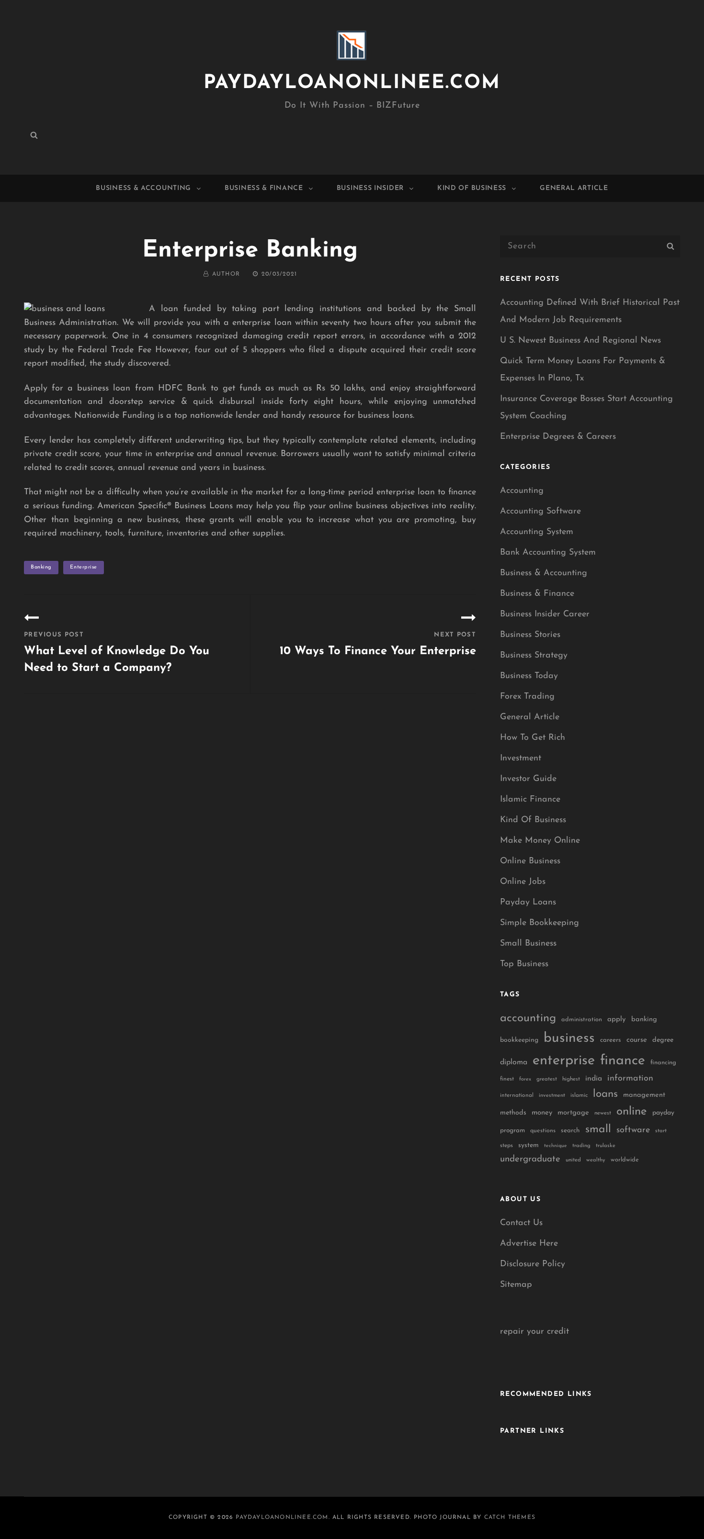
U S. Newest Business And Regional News (580, 340)
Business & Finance (264, 188)
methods (513, 1112)
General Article (574, 188)
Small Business (528, 943)
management (644, 1095)
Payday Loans (528, 902)
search (570, 1130)
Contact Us (521, 1223)
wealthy (595, 1160)
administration (581, 1019)
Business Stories (530, 635)
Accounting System (536, 532)
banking (41, 567)
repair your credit (534, 1331)
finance (622, 1061)
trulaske (605, 1146)
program (512, 1130)
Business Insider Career (545, 614)
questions (543, 1131)
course (636, 1040)
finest (507, 1079)
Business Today (529, 676)
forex (525, 1079)
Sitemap (516, 1285)
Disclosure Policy (532, 1264)
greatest (546, 1079)
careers (610, 1040)
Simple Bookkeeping (539, 923)
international (517, 1095)
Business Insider (370, 188)
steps (506, 1146)
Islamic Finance (530, 799)
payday (663, 1112)
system (528, 1145)
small (598, 1129)
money (542, 1112)
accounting (528, 1018)
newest (602, 1113)
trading (581, 1146)
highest (571, 1079)
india (593, 1078)
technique (555, 1146)
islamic (579, 1095)
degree (662, 1040)
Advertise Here (529, 1243)
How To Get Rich (532, 738)
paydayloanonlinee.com (352, 83)
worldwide (625, 1160)
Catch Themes (509, 1517)
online (631, 1111)
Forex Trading (527, 696)
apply (616, 1019)
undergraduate (530, 1159)
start (661, 1131)
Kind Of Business (471, 188)
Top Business (524, 964)
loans (605, 1094)
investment (552, 1095)
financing (663, 1062)
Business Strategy (534, 655)
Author (226, 274)
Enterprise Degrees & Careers (558, 437)
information (630, 1078)
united (573, 1160)
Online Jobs (522, 882)
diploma (513, 1062)
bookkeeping (519, 1040)
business (569, 1038)
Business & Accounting (143, 188)
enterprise (83, 567)
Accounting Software (540, 511)
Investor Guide (528, 779)
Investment (520, 758)
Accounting (522, 491)
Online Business (530, 861)
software (633, 1130)
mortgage (573, 1112)
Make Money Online (540, 840)
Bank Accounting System (548, 552)
